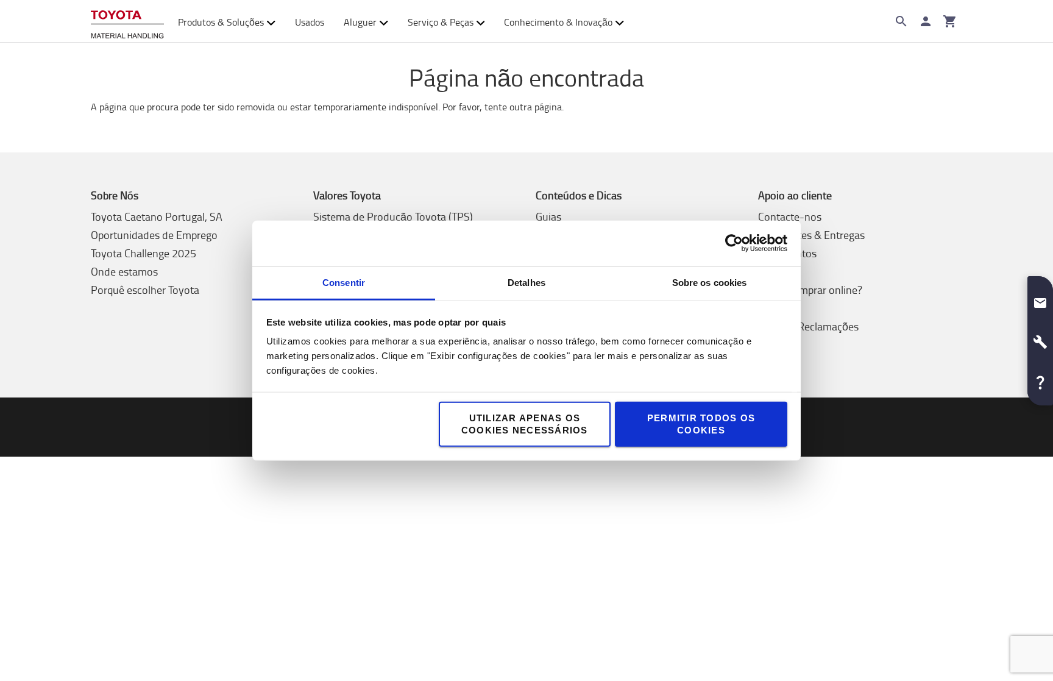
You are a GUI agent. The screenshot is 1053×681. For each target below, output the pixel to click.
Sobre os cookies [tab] (709, 282)
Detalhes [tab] (526, 282)
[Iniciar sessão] (925, 21)
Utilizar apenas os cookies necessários (524, 423)
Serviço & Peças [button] (440, 22)
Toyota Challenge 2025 (143, 253)
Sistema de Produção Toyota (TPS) (393, 216)
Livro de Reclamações (808, 326)
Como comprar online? (810, 289)
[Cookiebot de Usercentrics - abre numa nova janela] (734, 243)
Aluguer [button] (360, 22)
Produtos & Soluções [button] (221, 22)
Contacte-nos (789, 216)
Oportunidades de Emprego (154, 234)
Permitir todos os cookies (701, 423)
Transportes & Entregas (811, 234)
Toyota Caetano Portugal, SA (156, 216)
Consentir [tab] (343, 282)
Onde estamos (124, 271)
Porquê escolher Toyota (145, 289)
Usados (309, 22)
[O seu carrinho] (950, 21)
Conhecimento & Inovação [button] (558, 22)
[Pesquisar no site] (901, 21)
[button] (1040, 298)
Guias (548, 216)
